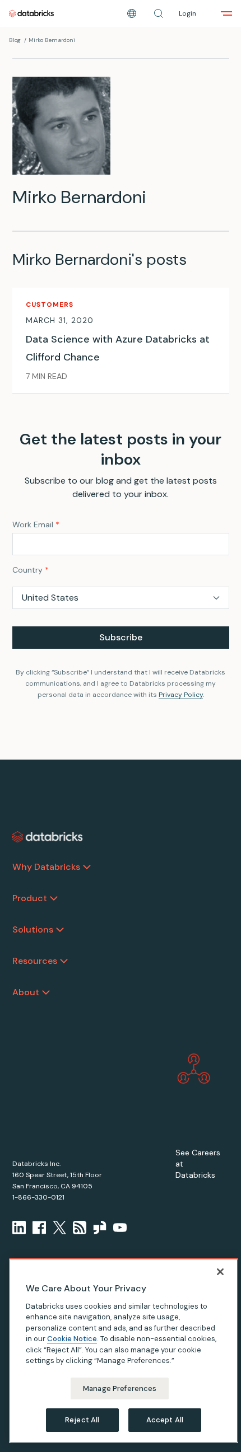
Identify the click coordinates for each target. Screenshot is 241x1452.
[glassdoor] (99, 1227)
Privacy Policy (181, 694)
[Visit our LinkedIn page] (19, 1227)
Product (29, 898)
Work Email (35, 524)
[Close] (220, 1271)
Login (187, 13)
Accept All (164, 1420)
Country (30, 570)
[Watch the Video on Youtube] (120, 1227)
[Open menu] (226, 13)
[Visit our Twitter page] (59, 1227)
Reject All (82, 1420)
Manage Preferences (119, 1388)
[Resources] (64, 961)
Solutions (32, 929)
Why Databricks (46, 867)
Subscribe (120, 637)
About (25, 992)
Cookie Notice (72, 1338)
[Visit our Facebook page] (39, 1227)
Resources (34, 961)
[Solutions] (60, 929)
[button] (158, 13)
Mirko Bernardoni (52, 40)
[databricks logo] (47, 836)
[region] (123, 1350)
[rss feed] (79, 1227)
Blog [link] (15, 40)
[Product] (54, 898)
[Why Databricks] (87, 867)
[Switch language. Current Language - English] (131, 13)
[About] (46, 992)
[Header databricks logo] (31, 13)
